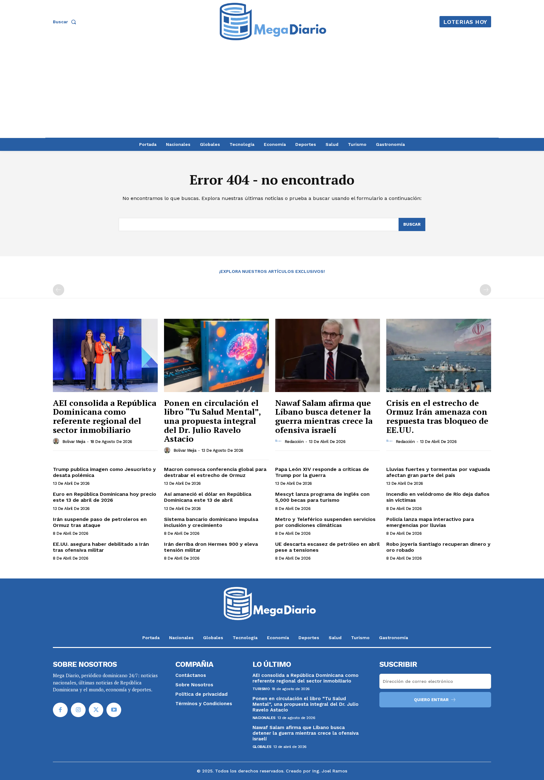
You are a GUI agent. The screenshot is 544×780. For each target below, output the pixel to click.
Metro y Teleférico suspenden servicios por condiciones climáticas (325, 522)
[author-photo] (57, 441)
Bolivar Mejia (73, 441)
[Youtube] (113, 710)
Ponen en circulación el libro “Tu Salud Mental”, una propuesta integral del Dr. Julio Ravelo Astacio (212, 420)
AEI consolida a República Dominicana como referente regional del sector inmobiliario (104, 416)
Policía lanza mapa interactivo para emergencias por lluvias (430, 522)
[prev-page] (58, 290)
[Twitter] (96, 710)
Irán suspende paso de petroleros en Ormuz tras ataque (100, 522)
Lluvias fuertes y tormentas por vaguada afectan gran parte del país (438, 472)
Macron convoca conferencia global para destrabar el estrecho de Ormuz (215, 472)
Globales (261, 746)
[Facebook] (60, 710)
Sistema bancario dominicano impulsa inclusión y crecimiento (211, 522)
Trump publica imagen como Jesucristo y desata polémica (104, 472)
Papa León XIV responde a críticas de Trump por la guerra (322, 472)
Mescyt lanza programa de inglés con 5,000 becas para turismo (322, 497)
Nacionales (263, 718)
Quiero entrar (431, 699)
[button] (66, 21)
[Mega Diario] (273, 21)
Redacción (294, 441)
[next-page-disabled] (485, 290)
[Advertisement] (272, 91)
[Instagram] (78, 710)
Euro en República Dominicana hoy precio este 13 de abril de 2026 (104, 497)
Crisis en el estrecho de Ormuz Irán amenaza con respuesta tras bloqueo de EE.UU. (437, 416)
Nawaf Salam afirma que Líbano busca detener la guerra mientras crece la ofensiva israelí (323, 416)
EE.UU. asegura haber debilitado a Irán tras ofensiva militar (101, 547)
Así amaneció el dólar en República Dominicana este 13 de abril (207, 497)
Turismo (261, 689)
